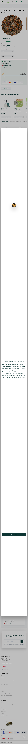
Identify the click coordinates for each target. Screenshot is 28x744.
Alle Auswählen (14, 534)
